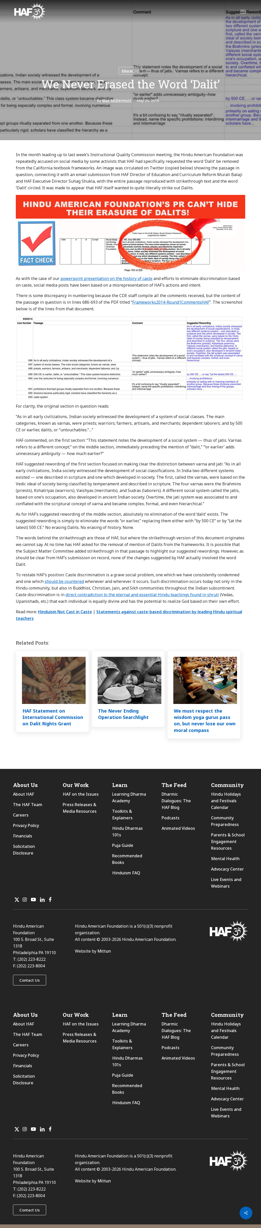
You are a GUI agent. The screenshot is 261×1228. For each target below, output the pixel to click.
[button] (29, 980)
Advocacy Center (227, 869)
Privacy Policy (26, 825)
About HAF (23, 794)
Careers (21, 815)
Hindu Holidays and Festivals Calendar (226, 800)
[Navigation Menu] (243, 11)
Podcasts (170, 818)
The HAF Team (27, 804)
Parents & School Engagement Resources (228, 841)
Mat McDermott (117, 100)
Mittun (104, 951)
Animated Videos (178, 828)
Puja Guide (122, 845)
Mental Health (225, 858)
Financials (22, 836)
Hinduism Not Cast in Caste (65, 612)
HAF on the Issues (81, 794)
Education (130, 70)
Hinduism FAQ (126, 873)
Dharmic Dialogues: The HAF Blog (176, 800)
